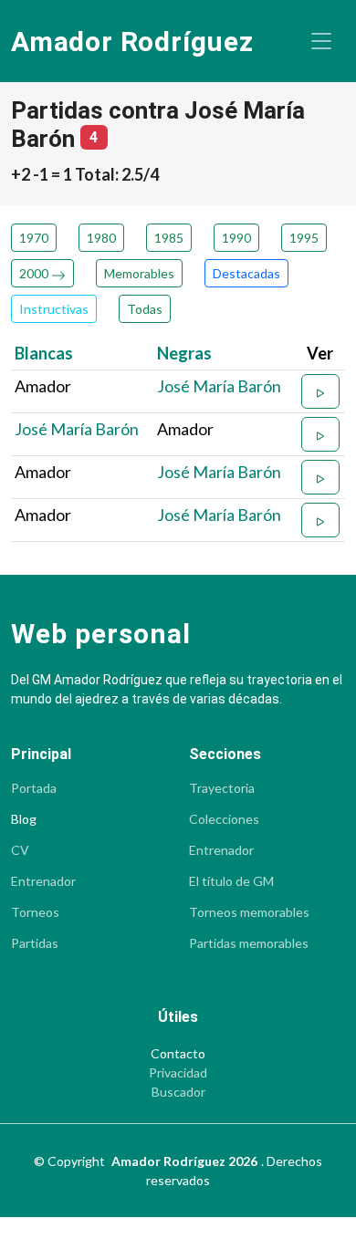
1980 (101, 237)
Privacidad (178, 1073)
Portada (34, 788)
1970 (33, 237)
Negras (184, 353)
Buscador (178, 1092)
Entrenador (43, 881)
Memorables (139, 273)
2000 (35, 273)
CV (20, 850)
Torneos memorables (249, 912)
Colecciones (224, 819)
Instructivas (54, 309)
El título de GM (231, 881)
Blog (24, 819)
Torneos (35, 912)
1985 (168, 237)
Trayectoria (222, 788)
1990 (236, 237)
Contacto (178, 1053)
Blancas (44, 353)
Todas (144, 309)
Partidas (34, 943)
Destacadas (246, 273)
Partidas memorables (249, 943)
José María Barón (219, 386)
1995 (304, 237)
